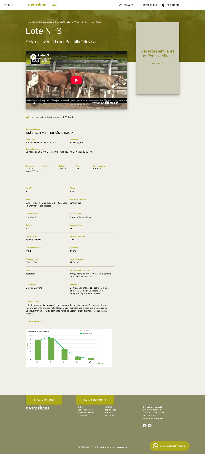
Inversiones (109, 415)
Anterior (45, 399)
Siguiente (93, 399)
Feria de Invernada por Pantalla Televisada (63, 41)
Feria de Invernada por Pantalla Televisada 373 (55, 22)
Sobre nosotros (85, 410)
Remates (128, 5)
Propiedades (110, 410)
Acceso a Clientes (86, 412)
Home (28, 22)
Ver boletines (84, 415)
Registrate (173, 5)
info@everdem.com (152, 410)
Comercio (108, 412)
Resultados (150, 5)
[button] (68, 104)
